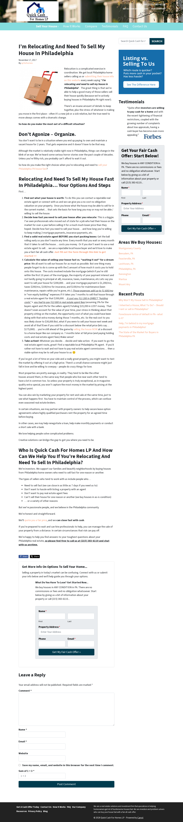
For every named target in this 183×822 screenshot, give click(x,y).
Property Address (49, 627)
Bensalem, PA (126, 253)
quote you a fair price (35, 520)
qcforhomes (27, 63)
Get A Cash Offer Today (135, 8)
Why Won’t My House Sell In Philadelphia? (141, 300)
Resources (21, 811)
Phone (42, 639)
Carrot (140, 817)
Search (157, 41)
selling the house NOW (85, 329)
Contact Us (140, 26)
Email (71, 639)
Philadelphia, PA (127, 269)
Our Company (158, 8)
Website (23, 753)
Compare (91, 26)
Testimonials (110, 26)
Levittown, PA (126, 264)
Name (43, 611)
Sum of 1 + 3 (26, 771)
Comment (25, 691)
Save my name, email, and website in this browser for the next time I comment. (68, 765)
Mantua (123, 279)
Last (69, 621)
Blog (45, 811)
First (40, 621)
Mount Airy (124, 284)
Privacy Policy (35, 811)
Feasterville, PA (127, 258)
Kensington (125, 274)
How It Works (71, 26)
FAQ (125, 26)
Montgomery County (130, 248)
